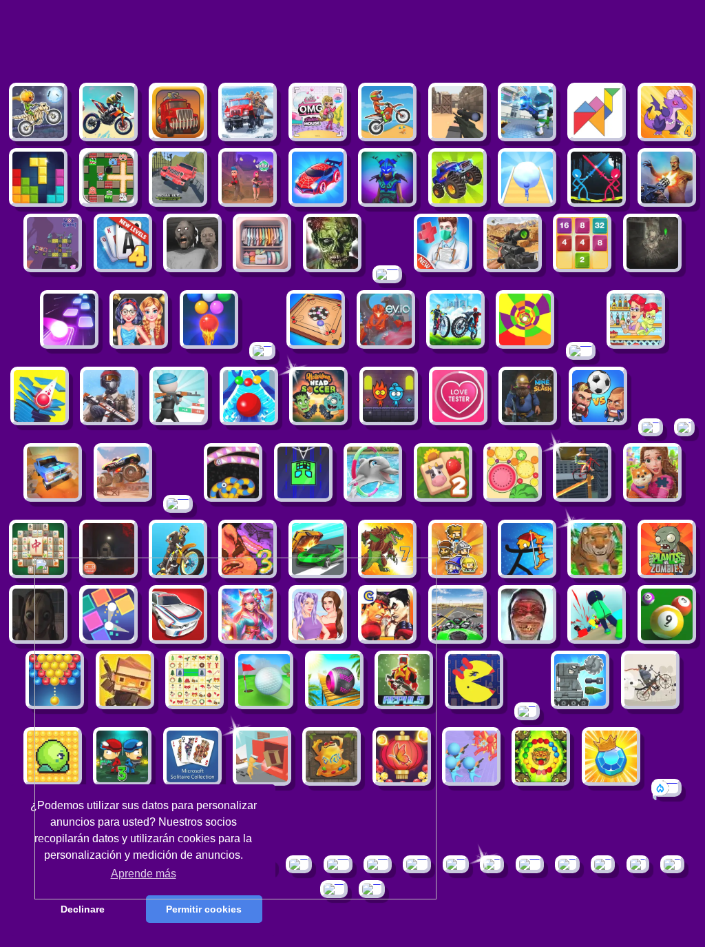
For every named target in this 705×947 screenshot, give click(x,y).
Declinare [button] (83, 909)
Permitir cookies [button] (204, 909)
